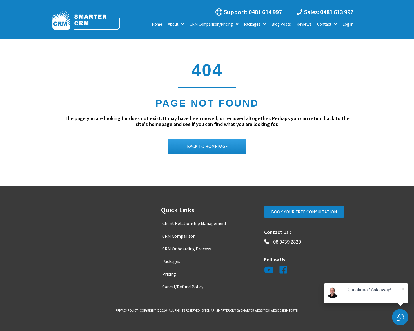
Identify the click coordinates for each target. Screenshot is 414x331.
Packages (171, 261)
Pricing (169, 274)
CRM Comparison (178, 236)
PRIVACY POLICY (127, 310)
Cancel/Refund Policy (182, 287)
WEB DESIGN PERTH (284, 310)
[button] (248, 12)
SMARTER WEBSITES (255, 310)
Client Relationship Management (194, 223)
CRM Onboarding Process (186, 248)
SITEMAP (208, 310)
